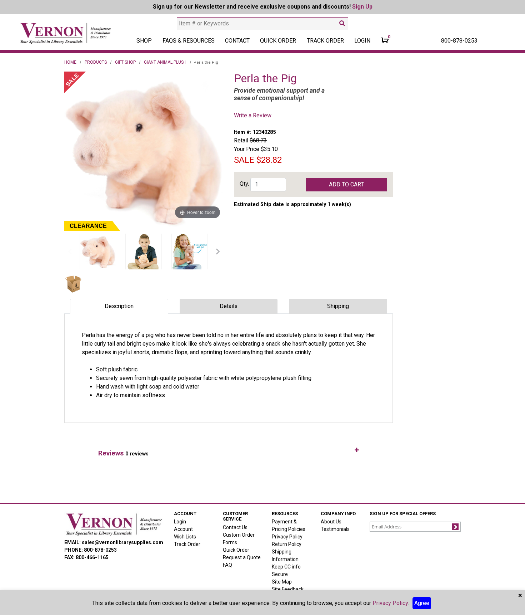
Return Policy (286, 544)
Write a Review (252, 115)
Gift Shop (125, 62)
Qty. (244, 183)
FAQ (227, 565)
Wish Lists (185, 537)
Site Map (282, 582)
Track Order (325, 40)
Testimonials (335, 529)
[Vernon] (113, 524)
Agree (421, 603)
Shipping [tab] (338, 306)
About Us (331, 521)
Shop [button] (144, 40)
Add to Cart (346, 184)
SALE (244, 160)
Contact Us (235, 527)
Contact (237, 40)
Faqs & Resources (188, 40)
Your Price (246, 149)
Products (96, 62)
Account (183, 529)
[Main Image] (98, 251)
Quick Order (278, 40)
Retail (241, 140)
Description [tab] (119, 306)
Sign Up (362, 6)
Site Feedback (288, 589)
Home (70, 62)
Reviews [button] (123, 453)
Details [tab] (229, 306)
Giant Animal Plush (165, 62)
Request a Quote (242, 557)
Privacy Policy (287, 537)
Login (180, 521)
